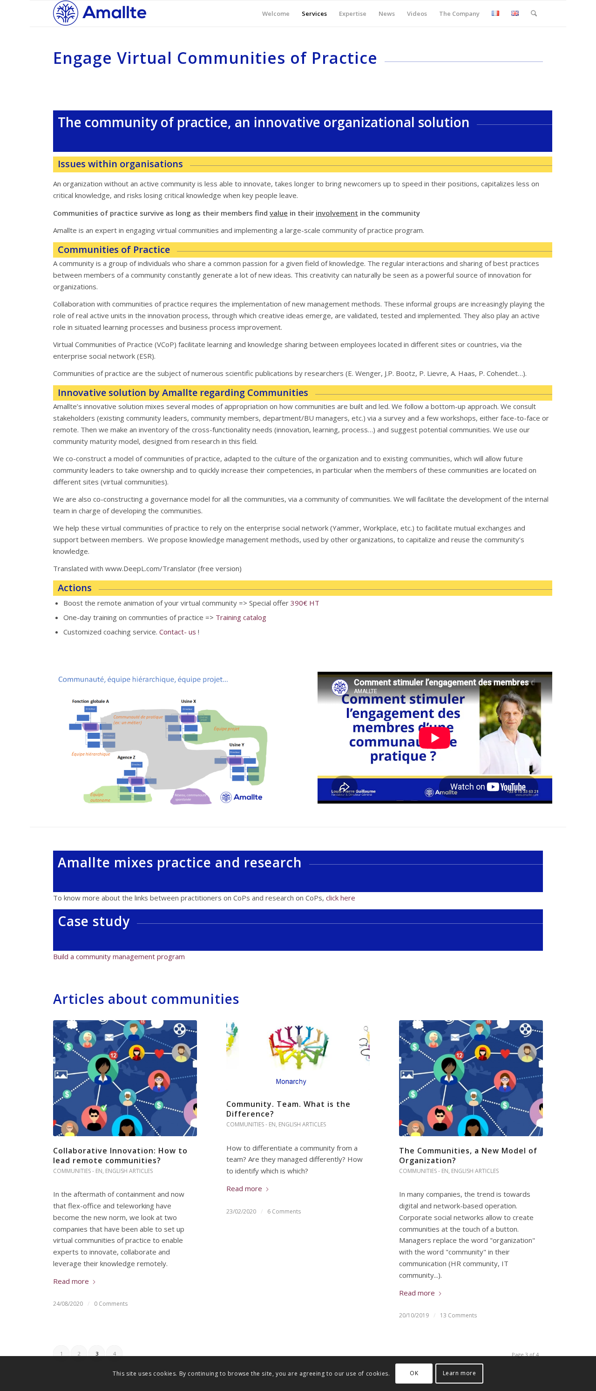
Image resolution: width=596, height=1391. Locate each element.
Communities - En (77, 1171)
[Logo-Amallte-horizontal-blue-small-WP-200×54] (99, 13)
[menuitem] (276, 13)
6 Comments (284, 1211)
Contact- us (177, 631)
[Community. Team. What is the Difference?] (298, 1055)
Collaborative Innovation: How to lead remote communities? (120, 1156)
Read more (71, 1281)
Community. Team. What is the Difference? (288, 1109)
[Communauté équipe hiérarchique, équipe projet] (170, 739)
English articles (129, 1171)
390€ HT (305, 602)
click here (340, 897)
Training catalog (241, 617)
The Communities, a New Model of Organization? (468, 1156)
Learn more (459, 1373)
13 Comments (458, 1315)
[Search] (534, 13)
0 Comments (111, 1304)
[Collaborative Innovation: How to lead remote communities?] (125, 1078)
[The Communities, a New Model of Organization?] (471, 1078)
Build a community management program (119, 956)
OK (414, 1373)
